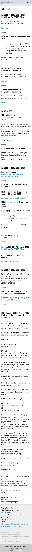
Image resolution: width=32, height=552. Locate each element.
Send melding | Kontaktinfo (10, 526)
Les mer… (4, 28)
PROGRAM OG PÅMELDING (12, 249)
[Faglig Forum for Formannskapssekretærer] (7, 2)
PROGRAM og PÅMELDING (10, 261)
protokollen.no (6, 512)
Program (9, 140)
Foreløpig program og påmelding (13, 198)
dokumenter (6, 238)
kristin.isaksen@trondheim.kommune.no (15, 524)
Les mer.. (4, 81)
